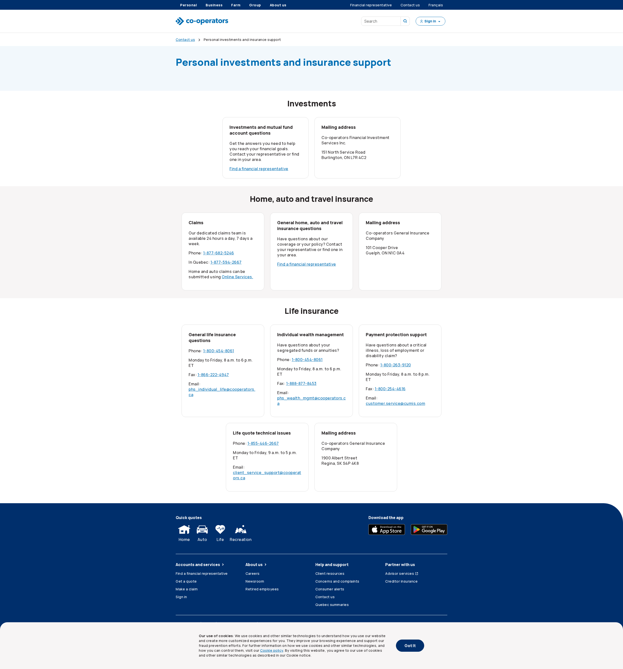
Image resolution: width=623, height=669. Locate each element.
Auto (202, 539)
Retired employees (262, 589)
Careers (253, 573)
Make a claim (187, 589)
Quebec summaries (332, 604)
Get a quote (186, 581)
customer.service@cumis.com (395, 403)
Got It (410, 645)
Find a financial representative (258, 168)
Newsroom (255, 581)
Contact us (325, 597)
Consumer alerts (329, 589)
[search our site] (405, 21)
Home (184, 539)
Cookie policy (271, 650)
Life (220, 539)
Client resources (329, 573)
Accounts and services (198, 564)
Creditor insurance (401, 581)
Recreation (240, 539)
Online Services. (237, 276)
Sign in (181, 597)
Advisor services (399, 573)
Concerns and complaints (337, 581)
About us (254, 564)
